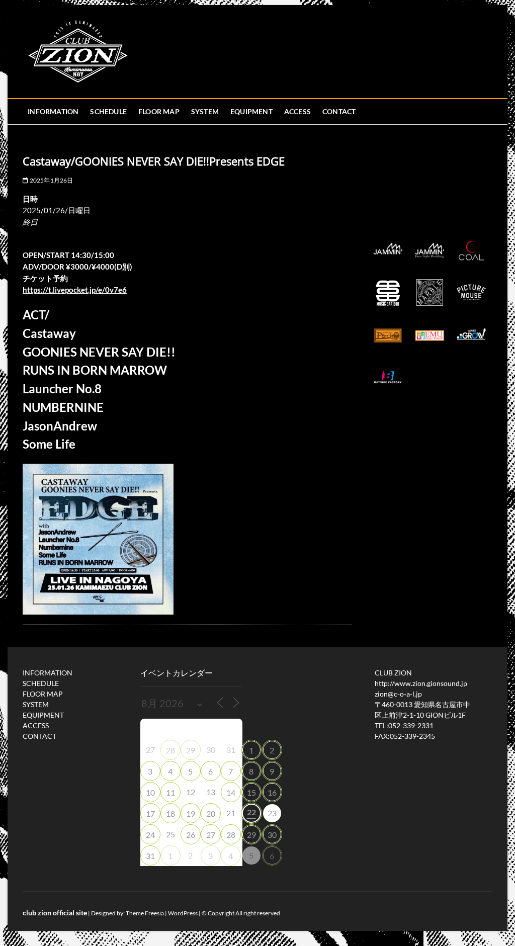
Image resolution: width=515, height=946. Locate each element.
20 (210, 813)
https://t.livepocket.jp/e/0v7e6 (75, 289)
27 (210, 834)
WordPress (183, 913)
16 (272, 792)
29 (190, 750)
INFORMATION (53, 111)
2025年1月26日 (50, 180)
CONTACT (339, 111)
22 (251, 812)
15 (251, 792)
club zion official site (55, 912)
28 (170, 750)
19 (190, 813)
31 (150, 856)
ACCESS (297, 111)
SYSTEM (205, 111)
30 (272, 834)
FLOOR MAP (159, 111)
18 (170, 813)
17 (150, 813)
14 (230, 792)
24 (150, 834)
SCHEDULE (108, 111)
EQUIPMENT (251, 111)
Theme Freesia (145, 913)
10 (150, 792)
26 (190, 834)
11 (170, 792)
